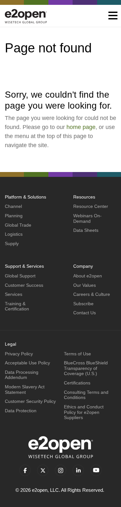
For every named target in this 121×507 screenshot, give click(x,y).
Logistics (14, 234)
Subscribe (83, 303)
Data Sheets (85, 230)
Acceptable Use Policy (27, 362)
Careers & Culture (91, 294)
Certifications (77, 382)
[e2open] (26, 16)
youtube (96, 470)
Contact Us (84, 312)
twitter (42, 470)
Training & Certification (17, 306)
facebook (25, 470)
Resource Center (90, 206)
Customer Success (24, 285)
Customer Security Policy (30, 401)
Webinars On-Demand (87, 218)
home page (81, 127)
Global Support (20, 275)
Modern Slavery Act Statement (25, 389)
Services (13, 294)
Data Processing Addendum (21, 375)
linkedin (78, 470)
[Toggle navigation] (113, 16)
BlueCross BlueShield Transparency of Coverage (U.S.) (86, 368)
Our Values (84, 285)
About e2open (87, 275)
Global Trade (18, 225)
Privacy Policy (19, 353)
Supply (12, 243)
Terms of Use (77, 353)
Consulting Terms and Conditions (86, 395)
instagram (60, 470)
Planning (14, 215)
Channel (13, 206)
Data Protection (20, 410)
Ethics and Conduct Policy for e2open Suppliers (84, 412)
